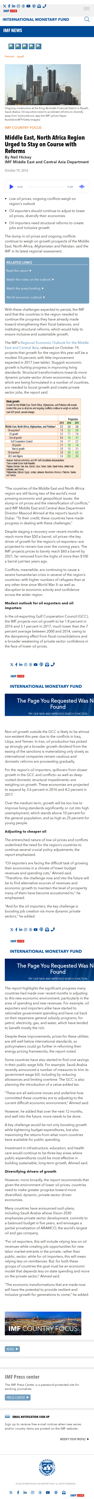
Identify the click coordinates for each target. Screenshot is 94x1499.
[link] (11, 46)
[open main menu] (87, 9)
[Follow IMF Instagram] (18, 6)
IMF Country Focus (23, 128)
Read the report (17, 271)
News (10, 1349)
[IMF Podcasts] (56, 1492)
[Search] (87, 19)
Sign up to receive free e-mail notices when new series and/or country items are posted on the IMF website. (43, 1426)
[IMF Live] (77, 1493)
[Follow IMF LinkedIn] (13, 6)
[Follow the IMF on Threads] (23, 6)
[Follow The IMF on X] (4, 6)
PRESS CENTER (16, 1397)
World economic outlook (24, 297)
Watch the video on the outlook (28, 280)
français (9, 56)
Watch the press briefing (23, 289)
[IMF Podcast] (34, 6)
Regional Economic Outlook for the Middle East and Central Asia (47, 345)
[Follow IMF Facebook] (9, 6)
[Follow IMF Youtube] (28, 6)
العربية (20, 56)
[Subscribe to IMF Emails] (39, 6)
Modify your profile (73, 1439)
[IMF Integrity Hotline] (44, 6)
